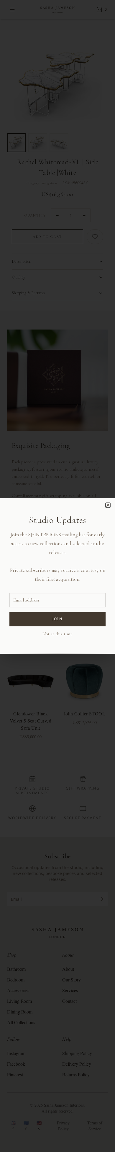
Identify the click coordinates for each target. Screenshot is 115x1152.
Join (57, 619)
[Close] (108, 505)
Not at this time (57, 634)
